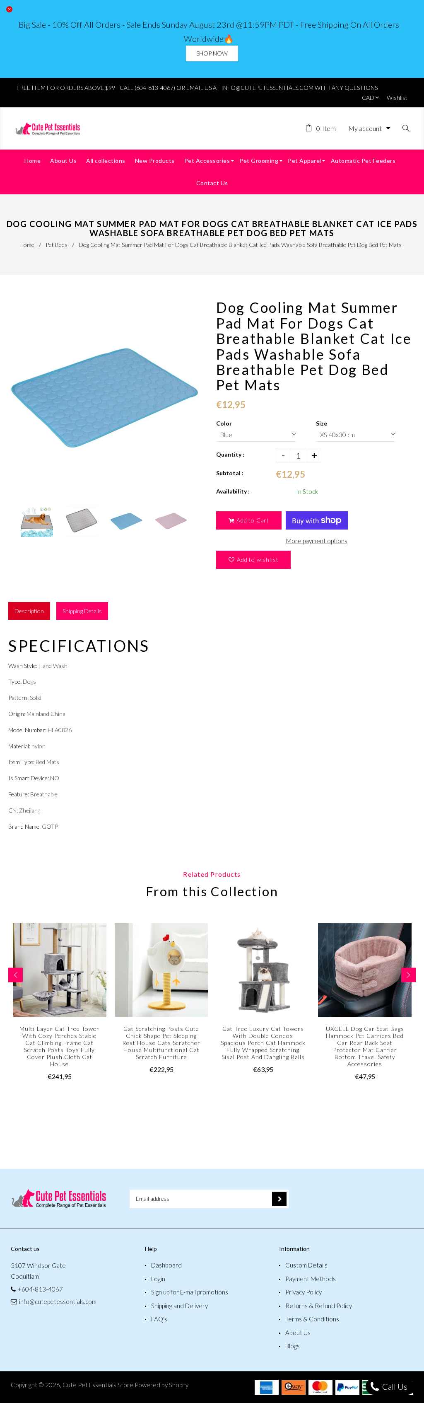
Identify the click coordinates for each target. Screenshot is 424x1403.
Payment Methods (310, 1278)
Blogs (292, 1346)
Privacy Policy (303, 1292)
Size (321, 423)
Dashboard (166, 1265)
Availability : (233, 491)
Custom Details (306, 1265)
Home (26, 244)
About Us (298, 1332)
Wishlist (397, 97)
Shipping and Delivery (179, 1305)
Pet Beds (56, 244)
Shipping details (82, 610)
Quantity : (230, 454)
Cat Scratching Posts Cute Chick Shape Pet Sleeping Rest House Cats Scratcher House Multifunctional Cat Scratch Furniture (161, 1042)
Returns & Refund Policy (318, 1305)
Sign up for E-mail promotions (189, 1292)
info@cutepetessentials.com (57, 1301)
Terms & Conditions (312, 1319)
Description (29, 610)
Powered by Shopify (161, 1384)
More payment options (316, 540)
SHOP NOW (212, 53)
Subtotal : (229, 473)
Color (224, 423)
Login (158, 1278)
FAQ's (159, 1319)
